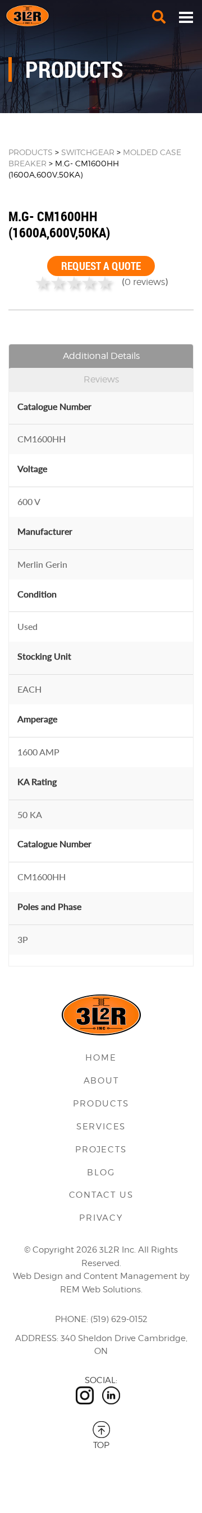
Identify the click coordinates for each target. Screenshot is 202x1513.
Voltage (32, 468)
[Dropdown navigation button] (186, 17)
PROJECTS (100, 1150)
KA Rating (37, 781)
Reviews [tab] (101, 379)
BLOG (100, 1173)
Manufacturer (44, 531)
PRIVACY (101, 1218)
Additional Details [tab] (101, 356)
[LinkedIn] (111, 1395)
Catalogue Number (54, 406)
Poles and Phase (49, 906)
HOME (100, 1058)
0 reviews (145, 282)
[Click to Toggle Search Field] (159, 17)
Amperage (37, 718)
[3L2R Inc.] (101, 15)
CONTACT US (101, 1195)
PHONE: (71, 1319)
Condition (37, 594)
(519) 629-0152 (119, 1319)
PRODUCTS (30, 152)
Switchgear (87, 152)
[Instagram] (85, 1395)
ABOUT (101, 1081)
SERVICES (101, 1127)
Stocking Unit (44, 656)
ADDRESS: (36, 1338)
